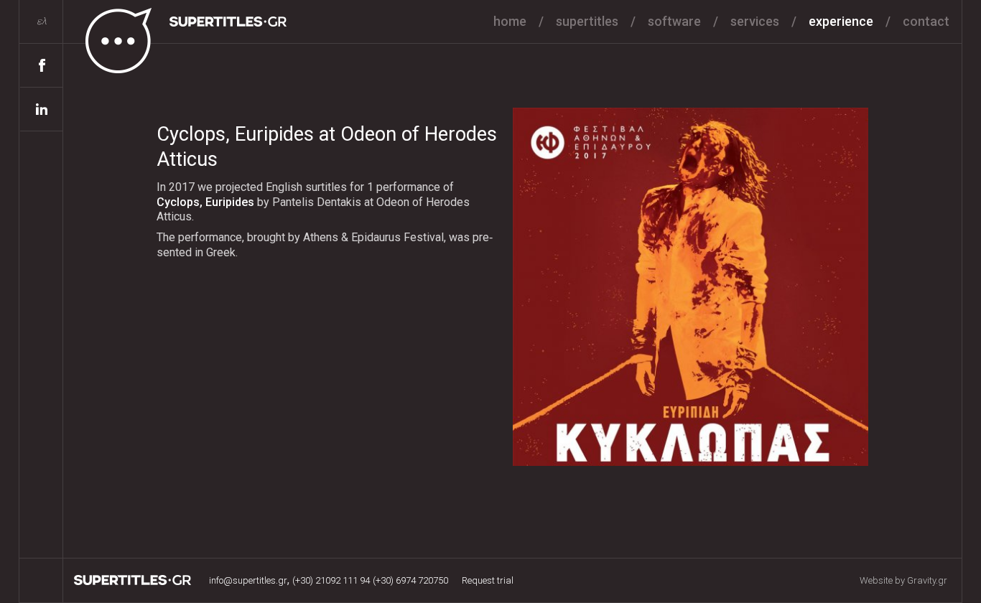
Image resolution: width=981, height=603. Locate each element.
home (509, 21)
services (754, 21)
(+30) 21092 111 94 (331, 580)
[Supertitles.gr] (176, 37)
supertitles (587, 21)
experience (841, 21)
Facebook (41, 66)
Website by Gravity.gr (903, 580)
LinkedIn (41, 109)
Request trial (487, 580)
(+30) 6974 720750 (410, 580)
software (674, 21)
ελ (42, 21)
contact (926, 21)
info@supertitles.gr (248, 580)
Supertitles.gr (132, 580)
